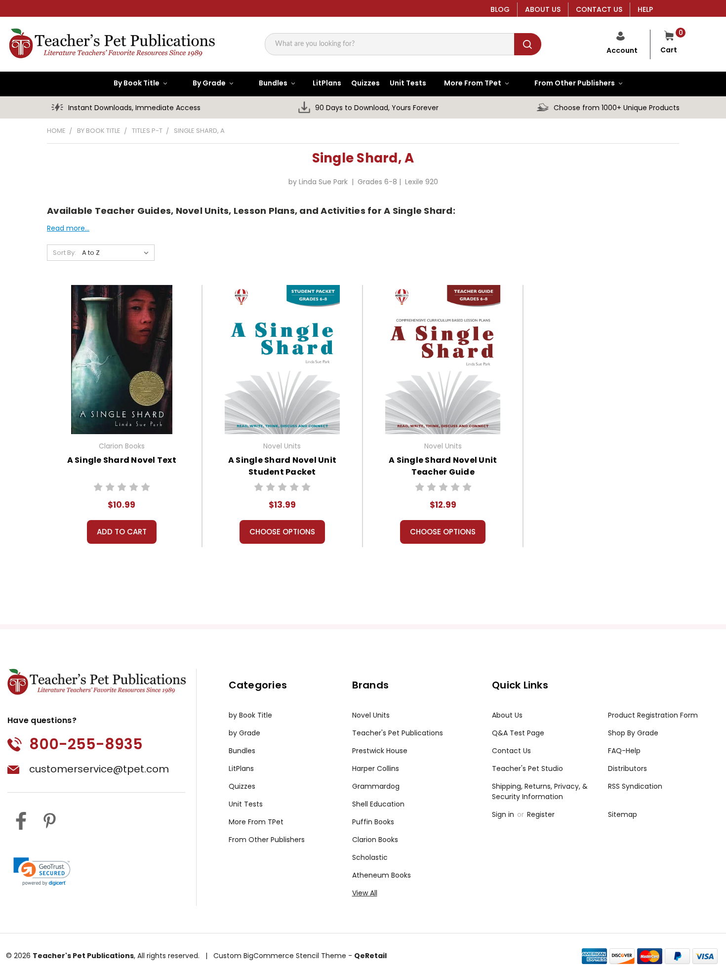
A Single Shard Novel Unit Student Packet (282, 466)
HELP (645, 9)
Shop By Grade (633, 733)
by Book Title (250, 715)
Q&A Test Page (518, 733)
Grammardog (376, 786)
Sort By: (64, 252)
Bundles (242, 751)
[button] (42, 872)
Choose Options (282, 531)
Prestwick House (379, 751)
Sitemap (622, 814)
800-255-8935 (86, 744)
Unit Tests (246, 804)
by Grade (244, 733)
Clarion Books (375, 840)
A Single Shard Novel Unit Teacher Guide (443, 466)
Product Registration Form (653, 715)
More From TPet (256, 822)
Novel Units (371, 715)
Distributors (627, 768)
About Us (507, 715)
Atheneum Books (381, 875)
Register (541, 814)
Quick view (121, 358)
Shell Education (378, 804)
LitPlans (241, 768)
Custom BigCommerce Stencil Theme (279, 956)
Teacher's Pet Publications (397, 733)
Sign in (504, 814)
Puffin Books (373, 822)
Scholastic (370, 857)
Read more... (68, 228)
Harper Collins (375, 768)
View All (364, 893)
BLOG (500, 9)
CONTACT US (599, 9)
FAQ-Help (624, 751)
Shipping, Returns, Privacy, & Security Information (540, 791)
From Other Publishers (267, 840)
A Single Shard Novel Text (121, 460)
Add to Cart (122, 531)
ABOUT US (543, 9)
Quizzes (242, 786)
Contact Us (511, 751)
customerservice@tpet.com (99, 769)
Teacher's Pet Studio (527, 768)
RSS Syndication (635, 786)
